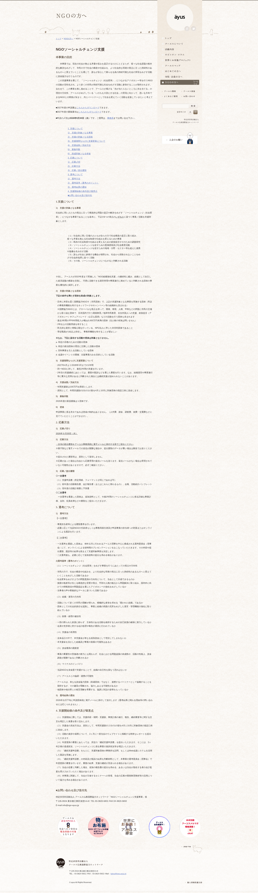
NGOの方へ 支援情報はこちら (179, 82)
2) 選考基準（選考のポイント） (83, 183)
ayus (179, 17)
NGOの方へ (68, 39)
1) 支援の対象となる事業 (80, 132)
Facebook (187, 28)
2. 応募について (75, 158)
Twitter (193, 28)
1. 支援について (75, 128)
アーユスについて (179, 43)
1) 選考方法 (74, 178)
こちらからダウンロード (87, 107)
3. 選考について (75, 174)
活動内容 (179, 49)
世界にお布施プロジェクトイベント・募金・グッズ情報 (179, 60)
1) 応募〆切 (74, 162)
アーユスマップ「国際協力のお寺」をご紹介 (179, 65)
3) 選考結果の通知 (77, 187)
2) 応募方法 (74, 166)
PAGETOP (186, 846)
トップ (179, 38)
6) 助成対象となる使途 (79, 153)
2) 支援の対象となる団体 (80, 137)
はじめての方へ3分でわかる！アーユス (179, 71)
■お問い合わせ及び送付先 (80, 195)
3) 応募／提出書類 (77, 170)
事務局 (110, 118)
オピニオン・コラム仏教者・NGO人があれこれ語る (179, 54)
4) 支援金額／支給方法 (79, 145)
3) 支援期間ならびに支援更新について (86, 141)
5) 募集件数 (74, 149)
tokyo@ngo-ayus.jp (118, 874)
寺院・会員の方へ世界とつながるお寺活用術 (179, 76)
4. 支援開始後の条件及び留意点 (82, 191)
